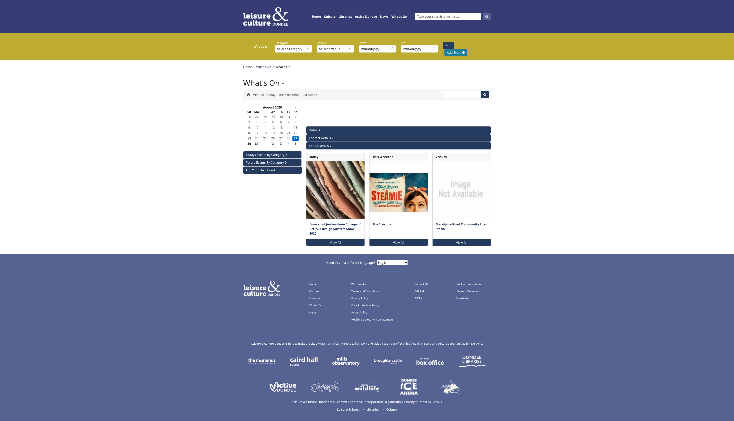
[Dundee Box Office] (430, 361)
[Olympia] (325, 387)
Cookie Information (468, 284)
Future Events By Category (265, 162)
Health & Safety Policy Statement (372, 319)
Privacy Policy (359, 298)
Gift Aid (419, 291)
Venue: (322, 43)
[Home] (267, 16)
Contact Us (421, 284)
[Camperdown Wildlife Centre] (367, 387)
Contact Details (320, 138)
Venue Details (319, 146)
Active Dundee (366, 17)
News (384, 17)
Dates (313, 130)
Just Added (309, 95)
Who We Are (359, 284)
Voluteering (463, 298)
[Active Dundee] (283, 387)
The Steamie (382, 224)
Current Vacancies (468, 291)
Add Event (454, 52)
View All (335, 242)
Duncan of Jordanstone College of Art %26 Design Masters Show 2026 (335, 229)
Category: (282, 43)
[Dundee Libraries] (472, 361)
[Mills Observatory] (346, 361)
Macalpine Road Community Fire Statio (461, 226)
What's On (399, 17)
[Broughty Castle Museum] (388, 361)
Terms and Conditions (365, 291)
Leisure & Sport (348, 409)
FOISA (418, 298)
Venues (258, 95)
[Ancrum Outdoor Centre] (451, 387)
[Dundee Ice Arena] (409, 387)
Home (316, 17)
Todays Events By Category (265, 155)
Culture (329, 17)
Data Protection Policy (365, 305)
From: (363, 43)
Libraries (345, 17)
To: (403, 43)
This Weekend (288, 95)
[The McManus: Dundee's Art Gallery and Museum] (262, 361)
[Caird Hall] (304, 361)
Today (271, 95)
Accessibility (359, 312)
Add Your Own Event (260, 170)
